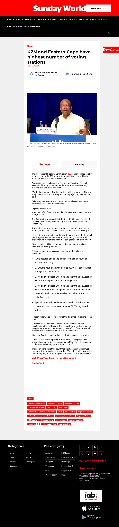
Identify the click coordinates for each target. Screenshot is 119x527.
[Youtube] (95, 453)
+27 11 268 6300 (95, 461)
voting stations (64, 424)
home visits (63, 408)
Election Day (51, 408)
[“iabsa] (91, 502)
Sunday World (38, 363)
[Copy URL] (81, 85)
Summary (79, 164)
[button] (109, 33)
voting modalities (75, 420)
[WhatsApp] (74, 85)
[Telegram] (68, 85)
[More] (88, 85)
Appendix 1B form (72, 403)
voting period (33, 424)
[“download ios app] (91, 511)
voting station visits (49, 424)
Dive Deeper (45, 164)
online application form (65, 416)
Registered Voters (83, 416)
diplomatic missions (36, 408)
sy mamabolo (61, 420)
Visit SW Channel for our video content (54, 358)
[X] (61, 85)
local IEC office (70, 412)
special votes (48, 420)
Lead (60, 412)
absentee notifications (36, 403)
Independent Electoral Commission (41, 412)
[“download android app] (91, 520)
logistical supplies (85, 412)
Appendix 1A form (55, 403)
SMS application (34, 420)
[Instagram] (88, 447)
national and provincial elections (40, 416)
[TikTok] (101, 447)
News (30, 46)
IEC (69, 173)
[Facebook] (48, 85)
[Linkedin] (54, 85)
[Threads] (101, 453)
